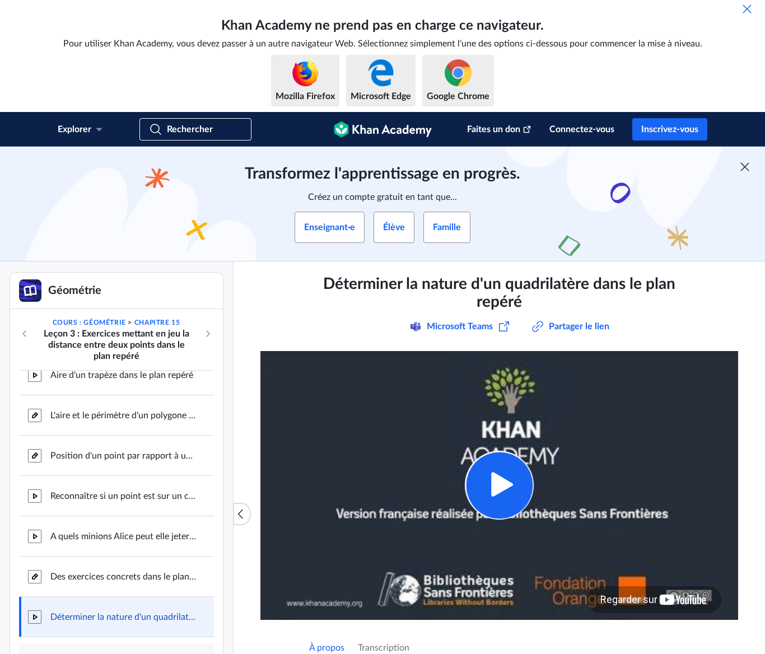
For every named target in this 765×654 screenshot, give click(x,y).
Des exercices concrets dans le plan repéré (123, 576)
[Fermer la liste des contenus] (242, 514)
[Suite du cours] (207, 333)
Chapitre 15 (157, 322)
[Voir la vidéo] (499, 485)
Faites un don (493, 129)
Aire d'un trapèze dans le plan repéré (121, 375)
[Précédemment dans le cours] (24, 333)
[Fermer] (747, 9)
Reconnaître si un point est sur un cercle (123, 496)
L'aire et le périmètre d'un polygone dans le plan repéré (123, 415)
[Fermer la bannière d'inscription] (745, 167)
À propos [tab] (326, 647)
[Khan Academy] (383, 129)
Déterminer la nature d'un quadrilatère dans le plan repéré (123, 617)
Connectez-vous (581, 129)
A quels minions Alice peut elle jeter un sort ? (123, 536)
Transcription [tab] (383, 647)
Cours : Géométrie (89, 322)
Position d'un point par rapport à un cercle (123, 455)
